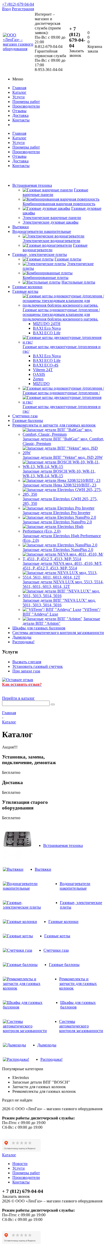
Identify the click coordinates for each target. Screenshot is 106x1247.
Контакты (21, 120)
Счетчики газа (25, 416)
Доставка (20, 115)
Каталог (19, 92)
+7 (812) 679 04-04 (18, 4)
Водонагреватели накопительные (41, 231)
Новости (20, 1163)
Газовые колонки (27, 287)
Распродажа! (23, 642)
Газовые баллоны (27, 420)
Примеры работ (26, 101)
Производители (26, 106)
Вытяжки (20, 227)
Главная (19, 88)
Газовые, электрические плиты (39, 254)
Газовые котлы (25, 291)
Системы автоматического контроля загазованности (58, 632)
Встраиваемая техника (32, 185)
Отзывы (19, 111)
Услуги (18, 97)
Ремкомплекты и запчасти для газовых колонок (54, 425)
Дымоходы (21, 637)
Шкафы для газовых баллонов (38, 628)
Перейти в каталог (18, 698)
